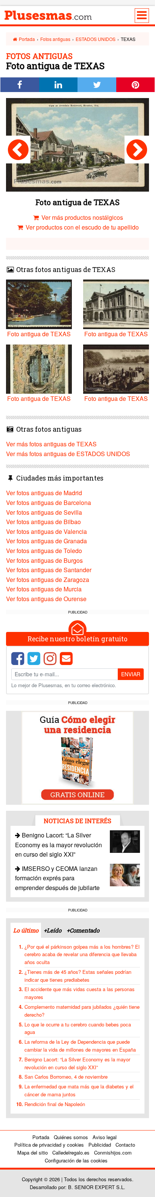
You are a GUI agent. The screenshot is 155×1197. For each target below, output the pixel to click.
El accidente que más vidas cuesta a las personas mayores (79, 993)
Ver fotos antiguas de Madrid (44, 492)
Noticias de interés (77, 821)
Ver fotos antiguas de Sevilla (44, 512)
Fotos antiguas (55, 39)
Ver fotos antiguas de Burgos (44, 560)
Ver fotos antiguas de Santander (48, 569)
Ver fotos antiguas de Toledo (44, 550)
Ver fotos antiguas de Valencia (46, 531)
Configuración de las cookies (76, 1160)
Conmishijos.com (113, 1152)
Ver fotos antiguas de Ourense (46, 598)
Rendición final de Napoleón (54, 1104)
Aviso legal (105, 1137)
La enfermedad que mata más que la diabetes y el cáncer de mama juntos (79, 1090)
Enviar (130, 674)
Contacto (125, 1144)
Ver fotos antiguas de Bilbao (43, 521)
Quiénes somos (71, 1137)
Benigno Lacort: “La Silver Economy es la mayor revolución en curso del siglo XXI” (58, 844)
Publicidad (99, 1144)
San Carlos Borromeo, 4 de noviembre (66, 1076)
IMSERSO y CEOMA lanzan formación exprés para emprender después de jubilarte (57, 878)
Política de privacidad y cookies (49, 1144)
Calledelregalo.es (71, 1152)
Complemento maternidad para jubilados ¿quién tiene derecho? (82, 1010)
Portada (26, 39)
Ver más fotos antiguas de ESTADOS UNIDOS (68, 453)
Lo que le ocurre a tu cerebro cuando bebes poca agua (77, 1028)
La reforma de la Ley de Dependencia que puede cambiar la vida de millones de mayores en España (80, 1045)
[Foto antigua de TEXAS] (18, 149)
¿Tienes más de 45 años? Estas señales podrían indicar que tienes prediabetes (77, 975)
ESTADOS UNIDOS (95, 39)
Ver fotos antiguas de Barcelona (48, 502)
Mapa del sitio (32, 1152)
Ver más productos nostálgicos (81, 217)
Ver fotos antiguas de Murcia (44, 589)
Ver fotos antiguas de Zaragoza (47, 579)
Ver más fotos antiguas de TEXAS (51, 444)
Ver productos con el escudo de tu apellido (81, 227)
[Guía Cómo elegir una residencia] (77, 757)
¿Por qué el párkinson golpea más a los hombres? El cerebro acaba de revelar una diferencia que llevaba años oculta (82, 954)
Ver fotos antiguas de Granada (46, 541)
